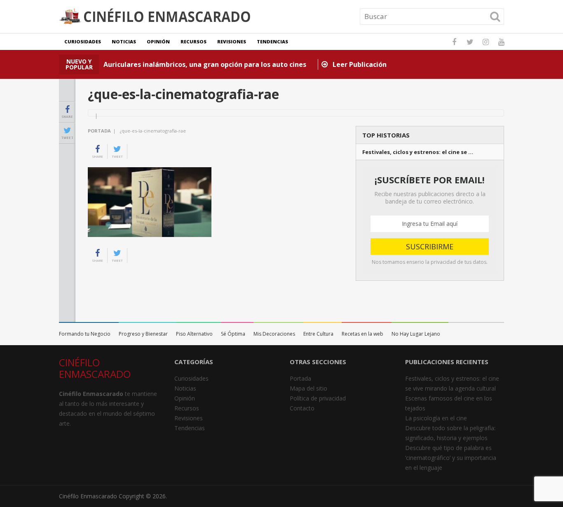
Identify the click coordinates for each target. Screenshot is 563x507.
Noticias (124, 41)
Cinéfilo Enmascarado (88, 496)
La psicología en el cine (436, 418)
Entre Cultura (318, 333)
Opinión (158, 41)
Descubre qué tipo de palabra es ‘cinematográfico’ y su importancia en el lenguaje (450, 457)
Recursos (193, 41)
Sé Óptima (233, 333)
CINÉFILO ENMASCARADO (95, 368)
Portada (99, 131)
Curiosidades (82, 41)
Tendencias (272, 41)
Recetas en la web (362, 333)
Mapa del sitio (308, 388)
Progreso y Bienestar (143, 333)
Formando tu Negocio (84, 333)
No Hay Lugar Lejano (416, 333)
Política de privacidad (318, 398)
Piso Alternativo (194, 333)
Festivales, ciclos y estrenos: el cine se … (417, 152)
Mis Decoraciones (274, 333)
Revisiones (231, 41)
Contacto (302, 408)
